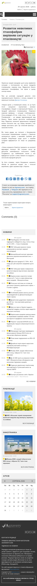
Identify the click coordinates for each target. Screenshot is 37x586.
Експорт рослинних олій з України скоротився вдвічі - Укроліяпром (20, 375)
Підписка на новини (10, 546)
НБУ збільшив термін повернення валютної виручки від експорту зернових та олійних (20, 271)
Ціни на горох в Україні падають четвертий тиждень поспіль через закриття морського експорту (21, 309)
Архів (6, 476)
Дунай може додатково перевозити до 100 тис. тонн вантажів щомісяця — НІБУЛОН (20, 302)
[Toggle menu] (34, 14)
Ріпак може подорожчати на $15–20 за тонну (21, 339)
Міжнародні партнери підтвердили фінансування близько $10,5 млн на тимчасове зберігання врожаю (20, 333)
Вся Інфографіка (27, 467)
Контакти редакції (9, 537)
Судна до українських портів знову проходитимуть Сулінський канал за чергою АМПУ (20, 367)
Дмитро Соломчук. (21, 100)
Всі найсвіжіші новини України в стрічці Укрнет (18, 579)
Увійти (19, 9)
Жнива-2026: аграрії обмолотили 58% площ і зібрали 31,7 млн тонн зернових (20, 353)
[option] (18, 63)
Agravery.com (15, 572)
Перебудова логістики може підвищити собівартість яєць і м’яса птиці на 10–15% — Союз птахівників (20, 242)
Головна (4, 19)
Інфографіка (10, 432)
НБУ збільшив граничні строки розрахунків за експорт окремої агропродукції (19, 249)
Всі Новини (31, 381)
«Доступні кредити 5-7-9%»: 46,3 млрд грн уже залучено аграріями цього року (20, 264)
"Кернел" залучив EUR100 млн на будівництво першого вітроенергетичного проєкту (20, 324)
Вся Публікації (28, 423)
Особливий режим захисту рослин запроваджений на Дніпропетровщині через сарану (20, 295)
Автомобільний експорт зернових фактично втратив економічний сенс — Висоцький (20, 256)
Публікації (9, 389)
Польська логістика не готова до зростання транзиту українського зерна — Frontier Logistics (21, 285)
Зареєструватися (29, 9)
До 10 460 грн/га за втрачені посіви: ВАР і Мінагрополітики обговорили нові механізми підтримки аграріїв (21, 360)
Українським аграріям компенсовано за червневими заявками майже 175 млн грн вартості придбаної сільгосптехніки (21, 316)
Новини (5, 45)
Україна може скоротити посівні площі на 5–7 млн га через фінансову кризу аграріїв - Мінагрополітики (19, 278)
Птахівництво (18, 45)
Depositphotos (14, 569)
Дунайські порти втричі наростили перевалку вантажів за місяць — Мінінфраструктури (20, 345)
